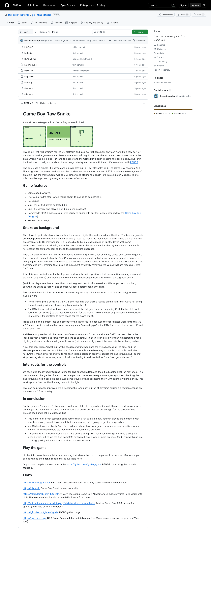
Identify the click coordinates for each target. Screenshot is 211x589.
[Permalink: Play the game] (21, 448)
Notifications (167, 14)
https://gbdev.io (31, 488)
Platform (17, 5)
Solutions (32, 5)
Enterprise (86, 5)
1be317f (116, 40)
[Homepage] (7, 5)
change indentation (81, 70)
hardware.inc (30, 65)
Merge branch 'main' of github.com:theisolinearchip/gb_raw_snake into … (75, 40)
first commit (78, 53)
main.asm (28, 70)
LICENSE (28, 47)
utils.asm (28, 94)
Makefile (28, 53)
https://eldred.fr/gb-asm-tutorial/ (41, 493)
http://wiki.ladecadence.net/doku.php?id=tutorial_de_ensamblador (59, 503)
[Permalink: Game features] (21, 185)
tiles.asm (28, 88)
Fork (184, 14)
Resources (49, 5)
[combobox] (113, 32)
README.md (30, 59)
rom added (77, 82)
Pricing (101, 5)
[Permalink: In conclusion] (21, 399)
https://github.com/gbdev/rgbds (84, 464)
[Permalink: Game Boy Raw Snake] (21, 114)
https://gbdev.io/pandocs (36, 482)
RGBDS (134, 162)
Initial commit (78, 47)
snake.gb (28, 82)
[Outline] (144, 103)
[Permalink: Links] (21, 475)
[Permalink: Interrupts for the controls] (21, 364)
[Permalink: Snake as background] (21, 228)
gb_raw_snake (42, 14)
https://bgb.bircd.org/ (35, 518)
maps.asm (29, 76)
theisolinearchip (19, 14)
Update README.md (82, 59)
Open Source (67, 5)
